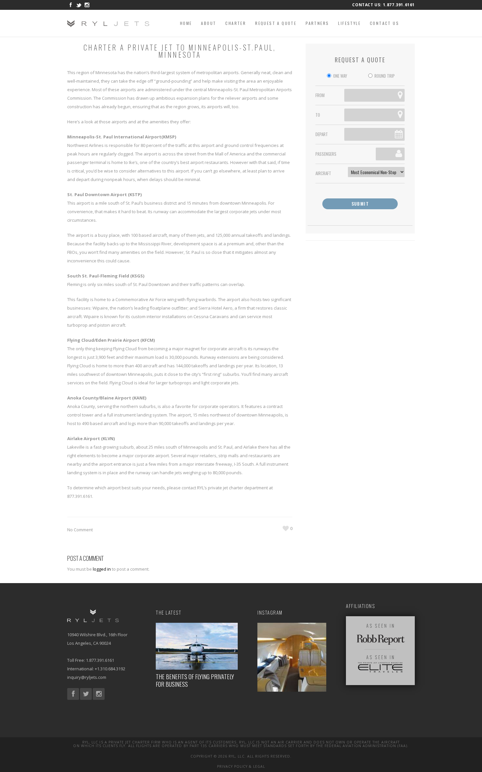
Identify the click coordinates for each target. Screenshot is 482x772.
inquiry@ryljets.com (86, 677)
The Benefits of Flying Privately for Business (195, 680)
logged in (102, 569)
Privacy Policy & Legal (241, 766)
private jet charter (225, 488)
